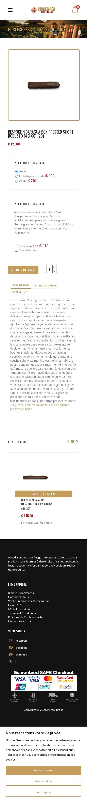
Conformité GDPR (19, 621)
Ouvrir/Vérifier (27, 250)
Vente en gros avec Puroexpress (28, 601)
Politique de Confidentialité (25, 617)
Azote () (28, 180)
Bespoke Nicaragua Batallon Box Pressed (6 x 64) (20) (37, 504)
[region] (43, 763)
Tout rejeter (43, 792)
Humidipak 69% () (33, 246)
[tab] (21, 285)
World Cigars (46, 522)
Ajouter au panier (43, 494)
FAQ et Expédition (19, 609)
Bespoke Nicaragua (29, 522)
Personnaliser (43, 781)
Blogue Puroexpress (21, 593)
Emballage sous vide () (37, 176)
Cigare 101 (15, 605)
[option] (43, 490)
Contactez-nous (18, 597)
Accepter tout (43, 770)
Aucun (23, 171)
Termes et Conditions (22, 613)
